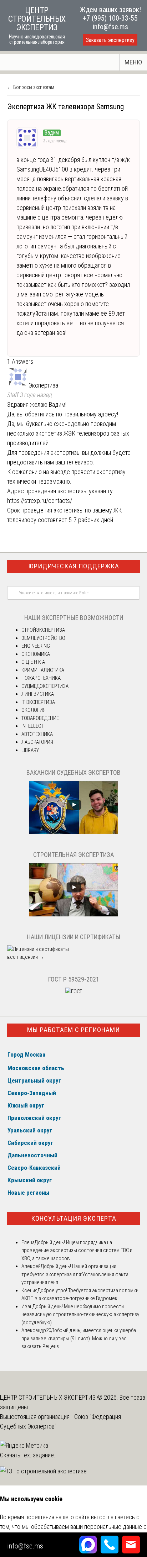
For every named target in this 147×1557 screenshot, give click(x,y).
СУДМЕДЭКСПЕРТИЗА (45, 686)
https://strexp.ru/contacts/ (39, 500)
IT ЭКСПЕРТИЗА (38, 702)
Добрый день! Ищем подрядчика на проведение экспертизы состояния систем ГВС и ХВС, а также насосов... (76, 1250)
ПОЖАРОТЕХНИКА (41, 678)
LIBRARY (30, 750)
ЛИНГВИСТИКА (37, 694)
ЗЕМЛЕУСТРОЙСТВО (43, 638)
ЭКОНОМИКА (35, 654)
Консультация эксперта (73, 1218)
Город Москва (26, 1054)
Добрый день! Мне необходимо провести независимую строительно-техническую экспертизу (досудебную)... (80, 1314)
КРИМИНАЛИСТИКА (42, 670)
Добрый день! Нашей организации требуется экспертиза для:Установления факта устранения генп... (74, 1274)
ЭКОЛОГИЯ (33, 710)
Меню (133, 62)
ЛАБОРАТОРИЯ (37, 742)
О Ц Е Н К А (33, 662)
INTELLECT (32, 726)
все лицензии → (25, 957)
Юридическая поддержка (73, 566)
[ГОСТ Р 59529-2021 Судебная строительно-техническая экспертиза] (73, 991)
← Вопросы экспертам (30, 87)
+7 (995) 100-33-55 (110, 18)
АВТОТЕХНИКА (37, 734)
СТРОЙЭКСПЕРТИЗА (43, 630)
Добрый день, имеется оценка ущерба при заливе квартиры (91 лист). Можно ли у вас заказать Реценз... (78, 1338)
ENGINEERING (35, 646)
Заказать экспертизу (110, 40)
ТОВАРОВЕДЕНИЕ (40, 718)
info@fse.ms (110, 26)
